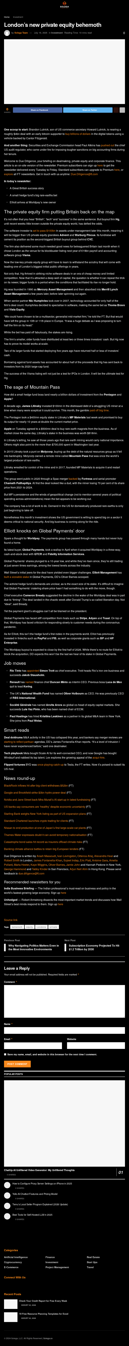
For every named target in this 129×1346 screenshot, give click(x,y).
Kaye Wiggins (39, 865)
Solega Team (21, 32)
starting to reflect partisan (19, 742)
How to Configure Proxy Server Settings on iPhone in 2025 (42, 1183)
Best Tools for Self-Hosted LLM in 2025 (32, 1214)
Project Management (57, 1267)
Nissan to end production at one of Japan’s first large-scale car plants (45, 828)
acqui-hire (98, 757)
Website (71, 1039)
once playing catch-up (50, 764)
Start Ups (92, 1262)
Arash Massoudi (46, 856)
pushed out (107, 145)
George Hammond (15, 869)
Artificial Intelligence (16, 1257)
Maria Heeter (21, 865)
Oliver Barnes (57, 865)
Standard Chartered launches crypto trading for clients (36, 821)
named (29, 682)
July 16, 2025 (40, 32)
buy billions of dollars (78, 134)
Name (8, 1024)
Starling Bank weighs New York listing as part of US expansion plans (45, 814)
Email (8, 1039)
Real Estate (93, 1257)
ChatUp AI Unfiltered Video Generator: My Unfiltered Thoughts (39, 1170)
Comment (10, 981)
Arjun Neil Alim (79, 869)
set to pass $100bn (44, 230)
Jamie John (73, 865)
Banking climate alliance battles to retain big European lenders (41, 849)
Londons (41, 926)
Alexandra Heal (103, 856)
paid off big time (99, 410)
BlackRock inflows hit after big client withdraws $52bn (36, 785)
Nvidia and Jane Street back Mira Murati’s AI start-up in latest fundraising (47, 799)
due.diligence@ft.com (31, 873)
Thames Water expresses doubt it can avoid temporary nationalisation (45, 835)
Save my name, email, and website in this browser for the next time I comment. (52, 1054)
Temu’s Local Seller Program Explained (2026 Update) (40, 1204)
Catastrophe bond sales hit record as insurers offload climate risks (43, 842)
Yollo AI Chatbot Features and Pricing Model (34, 1194)
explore (8, 174)
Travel (90, 1267)
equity (29, 926)
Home (7, 16)
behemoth (17, 926)
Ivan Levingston (66, 856)
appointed (33, 670)
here (100, 165)
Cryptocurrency (13, 1262)
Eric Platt (85, 860)
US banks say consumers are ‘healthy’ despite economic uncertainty (44, 807)
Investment (18, 16)
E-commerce (11, 1267)
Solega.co (48, 1338)
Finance (50, 1257)
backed (73, 479)
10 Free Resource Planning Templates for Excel (43, 1313)
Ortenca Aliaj (85, 856)
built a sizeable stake (16, 577)
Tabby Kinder (40, 869)
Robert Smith (12, 860)
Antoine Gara (100, 860)
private (53, 926)
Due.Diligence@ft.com (84, 174)
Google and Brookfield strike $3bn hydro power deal (35, 792)
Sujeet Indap (71, 860)
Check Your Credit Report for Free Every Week (43, 1300)
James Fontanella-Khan (48, 860)
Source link (10, 920)
